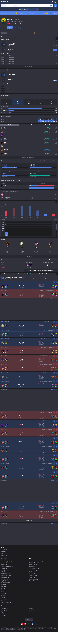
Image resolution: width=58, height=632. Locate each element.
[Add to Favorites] (22, 19)
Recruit (30, 612)
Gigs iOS (31, 573)
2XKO (2, 588)
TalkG (2, 597)
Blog (2, 553)
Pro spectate (30, 13)
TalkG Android (32, 575)
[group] (29, 229)
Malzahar (5, 134)
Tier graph (16, 27)
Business (31, 608)
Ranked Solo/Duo (29, 125)
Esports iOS (32, 581)
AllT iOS (31, 566)
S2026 (9, 125)
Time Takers (4, 590)
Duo (2, 595)
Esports (3, 599)
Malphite (5, 153)
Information (43, 13)
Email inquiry (4, 613)
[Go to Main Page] (3, 1)
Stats (37, 13)
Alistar (5, 138)
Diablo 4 (3, 586)
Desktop (3, 591)
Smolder (5, 145)
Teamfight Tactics (5, 562)
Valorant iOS (32, 570)
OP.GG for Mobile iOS (34, 562)
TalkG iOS (31, 577)
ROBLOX (3, 571)
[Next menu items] (51, 13)
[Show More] (8, 1)
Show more (29, 520)
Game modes (13, 13)
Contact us (3, 615)
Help (2, 612)
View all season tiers (28, 66)
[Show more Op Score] (56, 271)
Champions (4, 13)
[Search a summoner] (51, 5)
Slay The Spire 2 (5, 581)
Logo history (4, 555)
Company (3, 551)
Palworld (3, 564)
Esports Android (33, 579)
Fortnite (3, 584)
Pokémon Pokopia (5, 575)
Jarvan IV (6, 149)
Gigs (2, 600)
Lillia (5, 131)
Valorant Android (33, 568)
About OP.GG (4, 549)
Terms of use (4, 610)
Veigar (5, 142)
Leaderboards (22, 13)
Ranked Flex (48, 125)
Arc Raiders (3, 579)
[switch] (54, 202)
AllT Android (32, 564)
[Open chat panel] (57, 39)
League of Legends (5, 561)
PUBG (2, 570)
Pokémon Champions (6, 566)
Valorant (3, 568)
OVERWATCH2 (4, 573)
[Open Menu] (55, 1)
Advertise (31, 610)
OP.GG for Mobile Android (35, 561)
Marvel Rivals (4, 577)
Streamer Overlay (5, 602)
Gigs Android (32, 571)
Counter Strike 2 (5, 582)
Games (2, 593)
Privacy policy (4, 608)
